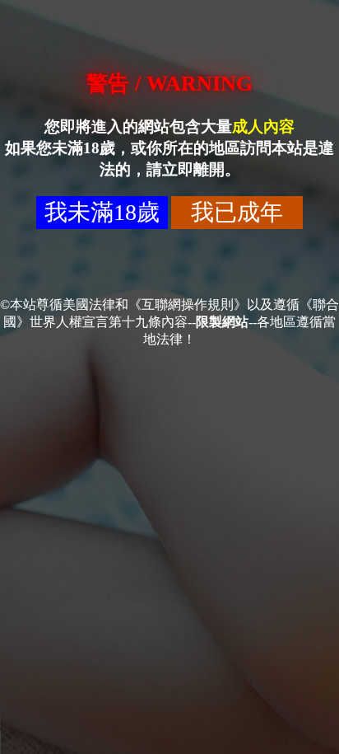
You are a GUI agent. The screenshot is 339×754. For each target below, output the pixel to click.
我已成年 (237, 212)
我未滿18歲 (102, 212)
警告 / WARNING (169, 84)
